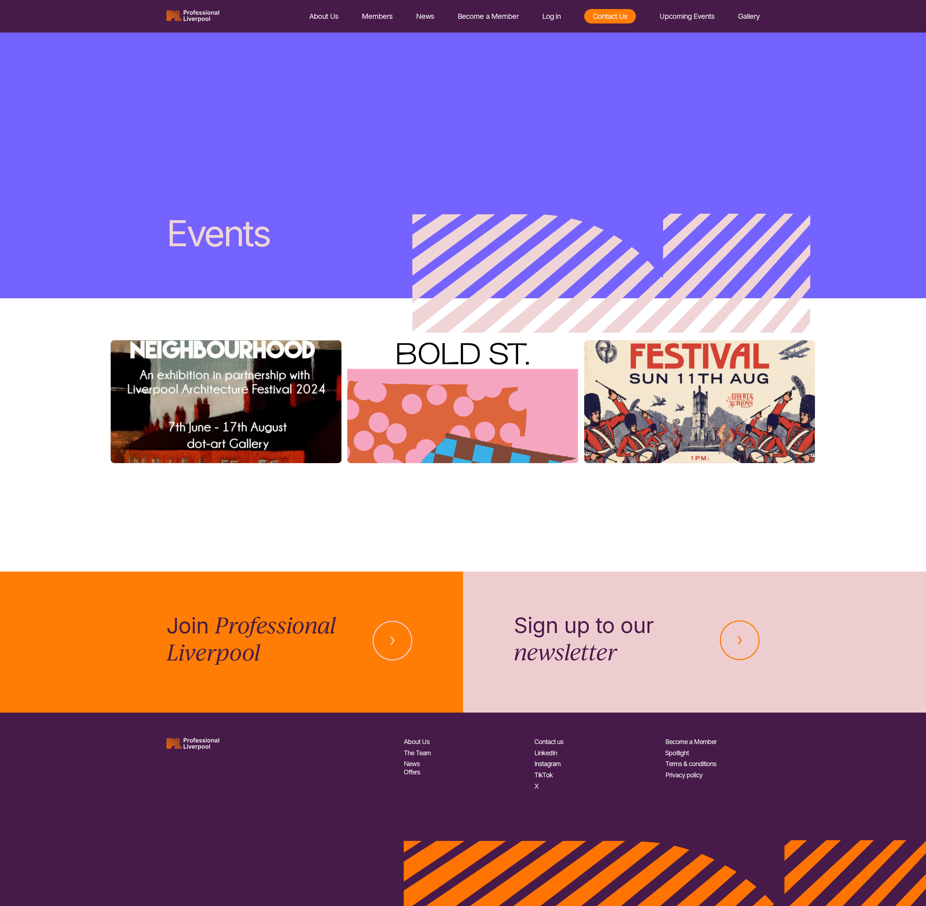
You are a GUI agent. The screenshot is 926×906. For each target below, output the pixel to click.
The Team (417, 753)
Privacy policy (683, 775)
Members (377, 16)
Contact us (548, 741)
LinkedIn (545, 753)
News (425, 16)
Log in (551, 16)
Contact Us (610, 16)
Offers (412, 772)
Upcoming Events (686, 16)
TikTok (543, 775)
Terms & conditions (690, 764)
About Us (323, 16)
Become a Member (488, 16)
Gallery (749, 16)
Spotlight (677, 753)
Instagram (547, 764)
